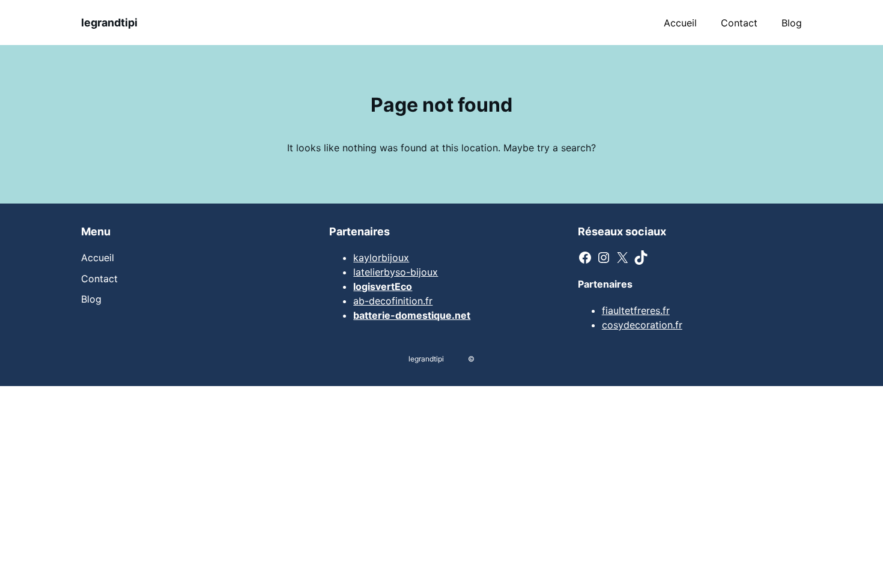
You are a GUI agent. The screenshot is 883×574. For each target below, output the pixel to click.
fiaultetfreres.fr (636, 310)
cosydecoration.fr (642, 325)
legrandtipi (109, 22)
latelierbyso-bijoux (395, 272)
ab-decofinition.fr (392, 301)
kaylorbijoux (381, 258)
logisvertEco (382, 286)
